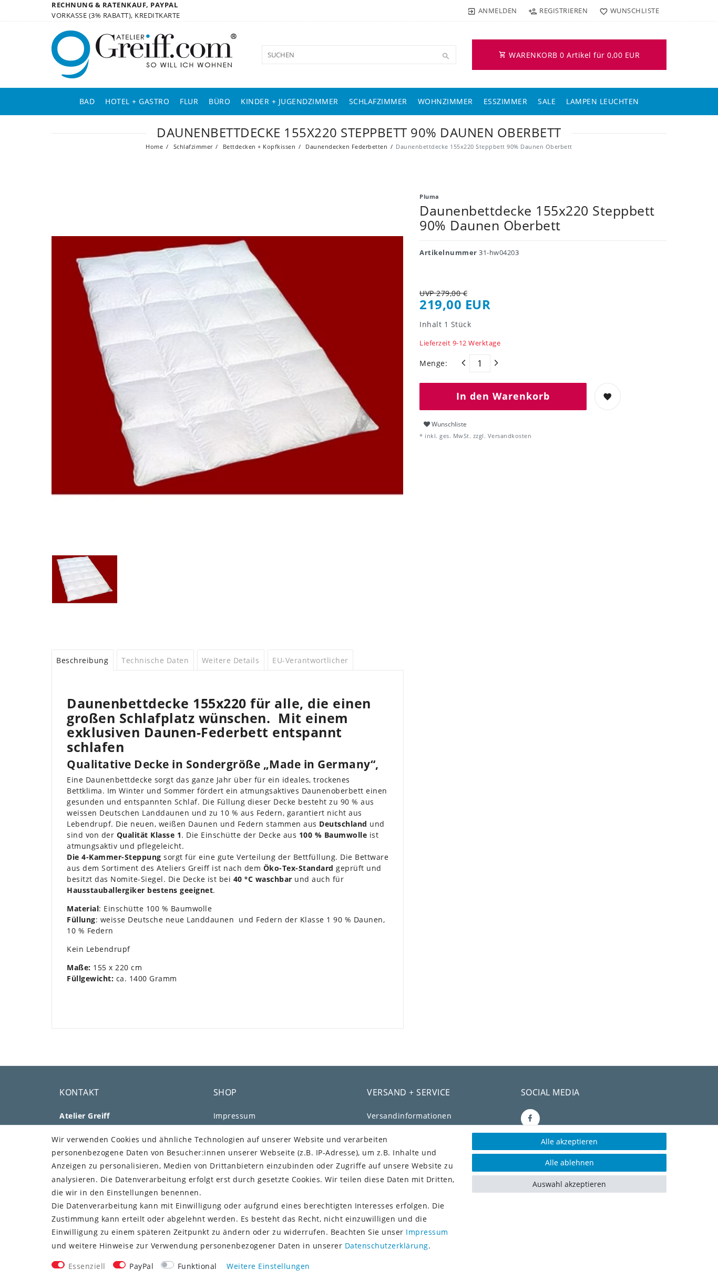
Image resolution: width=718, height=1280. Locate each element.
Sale (547, 101)
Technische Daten (155, 660)
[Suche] (446, 56)
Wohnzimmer (445, 101)
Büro (219, 101)
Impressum (234, 1116)
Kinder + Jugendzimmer (290, 101)
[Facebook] (530, 1118)
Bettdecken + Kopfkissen (258, 146)
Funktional (197, 1266)
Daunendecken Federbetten (346, 146)
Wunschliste (448, 424)
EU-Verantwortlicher (310, 660)
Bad (87, 101)
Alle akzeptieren (569, 1141)
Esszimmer (506, 101)
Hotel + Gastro (137, 101)
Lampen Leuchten (602, 101)
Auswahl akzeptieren (569, 1184)
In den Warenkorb (503, 396)
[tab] (83, 660)
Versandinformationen (409, 1116)
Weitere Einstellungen (268, 1266)
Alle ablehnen (569, 1162)
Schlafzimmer (378, 101)
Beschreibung (82, 660)
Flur (189, 101)
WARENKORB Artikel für (573, 55)
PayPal (141, 1266)
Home (154, 146)
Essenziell (87, 1266)
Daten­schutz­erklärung (386, 1246)
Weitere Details (231, 660)
